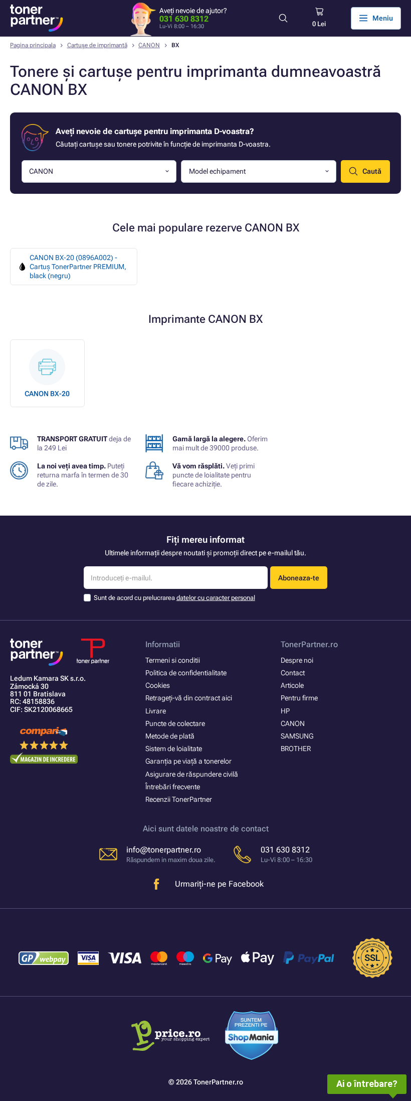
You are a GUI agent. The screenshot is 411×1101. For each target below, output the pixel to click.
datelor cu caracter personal (215, 597)
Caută (371, 171)
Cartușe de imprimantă (97, 45)
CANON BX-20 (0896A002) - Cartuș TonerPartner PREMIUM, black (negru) (78, 267)
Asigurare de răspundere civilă (191, 774)
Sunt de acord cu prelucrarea (174, 597)
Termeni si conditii (172, 660)
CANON (149, 45)
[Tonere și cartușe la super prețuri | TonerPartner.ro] (36, 18)
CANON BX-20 (47, 394)
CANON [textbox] (41, 171)
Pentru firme (299, 698)
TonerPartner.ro (309, 644)
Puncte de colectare (175, 723)
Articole (292, 685)
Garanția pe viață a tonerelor (188, 761)
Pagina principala (33, 45)
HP (285, 711)
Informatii (162, 644)
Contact (293, 673)
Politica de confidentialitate (186, 673)
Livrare (155, 711)
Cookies (157, 685)
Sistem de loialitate (173, 749)
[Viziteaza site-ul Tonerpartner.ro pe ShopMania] (252, 1036)
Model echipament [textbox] (217, 171)
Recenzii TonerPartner (178, 799)
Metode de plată (169, 736)
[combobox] (99, 171)
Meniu (382, 18)
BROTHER (296, 749)
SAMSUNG (297, 736)
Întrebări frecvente (172, 787)
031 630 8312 (184, 19)
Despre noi (297, 660)
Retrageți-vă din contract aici (188, 698)
